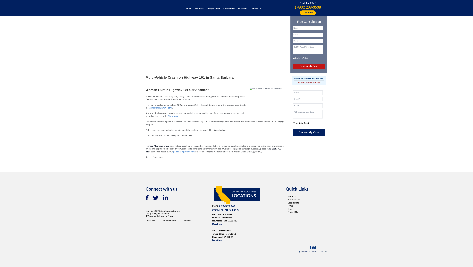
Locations (242, 9)
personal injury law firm (184, 152)
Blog (290, 209)
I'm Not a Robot (301, 58)
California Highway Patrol (160, 108)
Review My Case (309, 66)
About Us (199, 9)
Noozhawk (173, 116)
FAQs (290, 206)
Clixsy (170, 216)
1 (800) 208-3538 (308, 7)
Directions (217, 224)
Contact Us (256, 9)
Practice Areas (213, 9)
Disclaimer (150, 221)
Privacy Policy (169, 221)
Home (188, 9)
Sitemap (187, 221)
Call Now (308, 13)
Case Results (229, 9)
